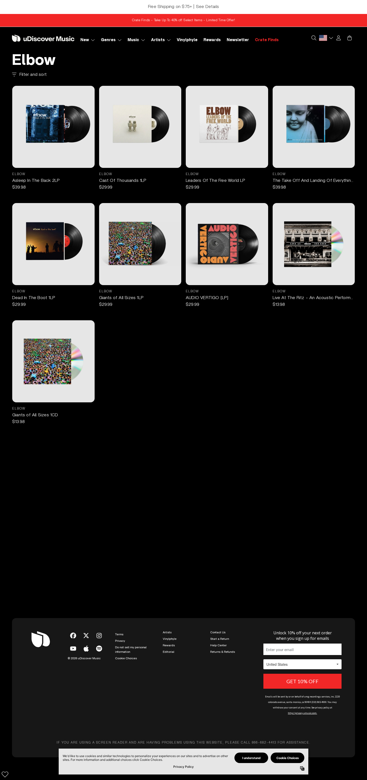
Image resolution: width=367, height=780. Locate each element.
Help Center (218, 645)
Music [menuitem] (133, 40)
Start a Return (219, 638)
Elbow (18, 174)
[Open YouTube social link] (73, 648)
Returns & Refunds (222, 651)
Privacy (120, 640)
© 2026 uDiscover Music (84, 658)
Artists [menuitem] (158, 40)
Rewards (169, 645)
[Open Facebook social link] (73, 635)
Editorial (168, 651)
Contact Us (217, 632)
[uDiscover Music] (43, 38)
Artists (167, 632)
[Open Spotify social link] (99, 648)
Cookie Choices (126, 658)
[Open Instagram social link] (99, 635)
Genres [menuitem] (108, 40)
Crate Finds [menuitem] (267, 40)
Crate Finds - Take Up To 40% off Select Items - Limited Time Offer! (183, 20)
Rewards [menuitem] (212, 40)
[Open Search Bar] (313, 38)
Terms (119, 634)
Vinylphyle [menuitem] (187, 40)
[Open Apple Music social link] (86, 648)
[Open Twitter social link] (86, 635)
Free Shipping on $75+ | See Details (183, 6)
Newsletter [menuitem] (238, 40)
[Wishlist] (5, 774)
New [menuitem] (84, 40)
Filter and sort (33, 74)
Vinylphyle (170, 638)
